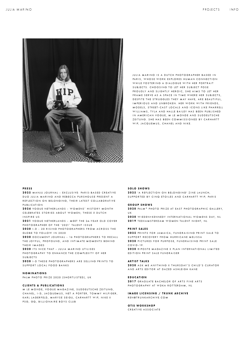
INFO (234, 10)
